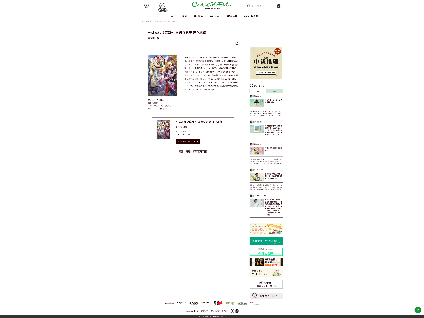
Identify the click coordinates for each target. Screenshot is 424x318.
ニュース (170, 16)
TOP (142, 21)
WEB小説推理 (251, 16)
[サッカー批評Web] (230, 303)
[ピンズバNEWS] (218, 302)
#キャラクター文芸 (200, 152)
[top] (212, 4)
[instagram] (236, 311)
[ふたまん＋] (193, 303)
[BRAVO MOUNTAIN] (242, 303)
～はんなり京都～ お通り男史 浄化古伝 (164, 21)
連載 (184, 16)
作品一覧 (148, 21)
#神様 (188, 152)
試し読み (198, 16)
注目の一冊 (231, 16)
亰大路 (179, 126)
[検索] (278, 6)
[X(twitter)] (232, 311)
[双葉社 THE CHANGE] (206, 303)
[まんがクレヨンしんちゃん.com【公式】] (169, 303)
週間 (257, 91)
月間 (274, 91)
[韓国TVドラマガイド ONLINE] (254, 303)
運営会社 (204, 311)
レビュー (214, 16)
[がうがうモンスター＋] (181, 303)
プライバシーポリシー (220, 311)
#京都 (181, 152)
